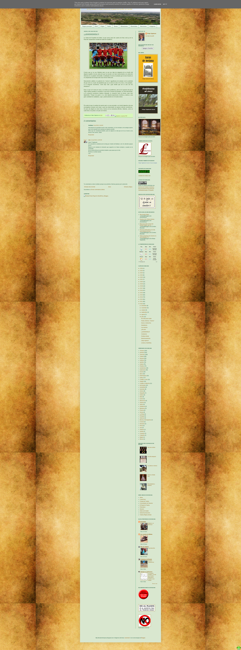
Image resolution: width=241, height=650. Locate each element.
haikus (141, 377)
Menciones (143, 26)
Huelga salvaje (145, 336)
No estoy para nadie (146, 318)
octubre (143, 310)
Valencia (142, 418)
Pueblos (142, 366)
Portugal (142, 416)
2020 (141, 281)
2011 (141, 301)
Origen (102, 26)
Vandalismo (144, 325)
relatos (141, 364)
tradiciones (142, 370)
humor (141, 398)
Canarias (142, 433)
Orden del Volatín (144, 511)
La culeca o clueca (152, 465)
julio (142, 316)
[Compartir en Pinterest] (113, 115)
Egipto (141, 437)
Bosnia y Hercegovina (145, 420)
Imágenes (152, 26)
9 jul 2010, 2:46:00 (98, 125)
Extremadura (143, 375)
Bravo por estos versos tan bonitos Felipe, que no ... (146, 224)
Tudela (141, 356)
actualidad (142, 387)
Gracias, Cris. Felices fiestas (147, 219)
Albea (141, 497)
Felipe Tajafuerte (151, 33)
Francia (142, 410)
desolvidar (143, 521)
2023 (141, 275)
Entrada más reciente (89, 187)
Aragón (142, 381)
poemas (142, 352)
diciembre (144, 305)
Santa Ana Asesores (145, 512)
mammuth (127, 637)
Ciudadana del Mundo (146, 559)
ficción (141, 371)
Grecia (141, 412)
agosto (143, 314)
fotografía (142, 393)
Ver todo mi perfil (149, 36)
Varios (141, 404)
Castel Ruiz (143, 499)
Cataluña (142, 435)
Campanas (144, 334)
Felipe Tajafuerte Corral (143, 162)
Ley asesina (144, 327)
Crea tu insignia (153, 162)
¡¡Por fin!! (143, 329)
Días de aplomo (144, 546)
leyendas (142, 389)
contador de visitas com (144, 175)
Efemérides (134, 26)
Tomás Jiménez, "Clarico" (147, 320)
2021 (141, 279)
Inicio (109, 187)
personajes (143, 385)
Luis (89, 140)
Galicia (141, 395)
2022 (141, 277)
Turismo (142, 350)
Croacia (142, 421)
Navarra (142, 358)
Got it (165, 4)
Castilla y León (143, 379)
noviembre (144, 307)
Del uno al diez (151, 447)
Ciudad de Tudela (144, 501)
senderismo (143, 368)
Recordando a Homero (151, 484)
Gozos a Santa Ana (146, 323)
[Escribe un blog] (108, 115)
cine (141, 427)
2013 (141, 297)
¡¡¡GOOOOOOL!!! (145, 331)
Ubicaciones (124, 26)
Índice (109, 26)
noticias (142, 360)
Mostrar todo (154, 583)
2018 (141, 286)
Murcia (141, 439)
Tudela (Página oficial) (145, 514)
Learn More (157, 4)
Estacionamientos (145, 338)
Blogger (143, 637)
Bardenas (142, 408)
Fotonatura (142, 507)
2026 (141, 268)
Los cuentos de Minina (146, 534)
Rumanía (142, 423)
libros (141, 373)
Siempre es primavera (146, 572)
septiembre (144, 312)
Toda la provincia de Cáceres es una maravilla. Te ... (148, 236)
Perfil (96, 26)
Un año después (152, 456)
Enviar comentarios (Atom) (98, 189)
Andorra (142, 429)
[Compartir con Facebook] (112, 115)
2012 (141, 299)
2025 (141, 270)
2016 (141, 290)
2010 (141, 303)
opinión (142, 362)
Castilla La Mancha (145, 383)
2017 (141, 288)
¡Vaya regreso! (145, 340)
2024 (141, 272)
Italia (141, 396)
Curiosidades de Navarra (146, 503)
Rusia (141, 425)
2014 (141, 295)
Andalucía (142, 406)
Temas (116, 26)
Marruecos (142, 400)
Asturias (142, 402)
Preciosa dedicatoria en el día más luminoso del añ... (147, 230)
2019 (141, 284)
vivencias (142, 354)
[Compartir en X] (110, 115)
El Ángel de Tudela (145, 505)
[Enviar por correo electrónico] (106, 115)
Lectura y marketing (146, 343)
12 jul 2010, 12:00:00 (96, 140)
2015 (141, 292)
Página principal (87, 26)
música (141, 391)
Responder (91, 134)
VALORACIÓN (151, 548)
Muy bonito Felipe (144, 214)
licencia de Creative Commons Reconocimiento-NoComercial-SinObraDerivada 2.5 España (146, 188)
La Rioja (142, 414)
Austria (141, 431)
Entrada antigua (128, 187)
